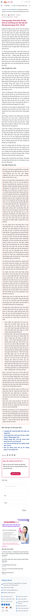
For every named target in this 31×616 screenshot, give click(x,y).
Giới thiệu (7, 5)
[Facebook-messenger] (9, 604)
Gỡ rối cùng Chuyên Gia (12, 9)
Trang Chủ (4, 9)
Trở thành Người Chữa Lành (9, 565)
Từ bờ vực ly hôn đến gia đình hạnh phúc (12, 568)
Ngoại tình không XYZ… (8, 572)
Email (5, 503)
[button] (22, 2)
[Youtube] (4, 604)
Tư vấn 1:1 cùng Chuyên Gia (19, 5)
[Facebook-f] (2, 604)
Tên (5, 495)
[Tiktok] (6, 604)
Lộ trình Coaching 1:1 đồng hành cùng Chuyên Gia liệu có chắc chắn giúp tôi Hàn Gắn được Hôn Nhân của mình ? (15, 553)
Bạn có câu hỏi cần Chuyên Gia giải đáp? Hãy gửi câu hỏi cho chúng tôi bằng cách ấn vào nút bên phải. (15, 466)
